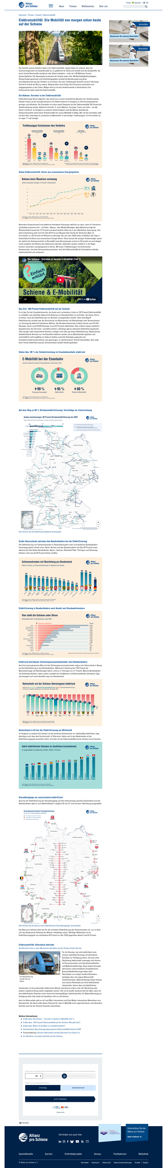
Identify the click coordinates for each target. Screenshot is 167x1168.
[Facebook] (68, 1141)
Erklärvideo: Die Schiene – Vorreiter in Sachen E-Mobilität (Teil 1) (48, 1019)
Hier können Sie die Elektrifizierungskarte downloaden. (40, 531)
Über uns (103, 6)
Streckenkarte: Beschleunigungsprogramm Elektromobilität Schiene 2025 (52, 1029)
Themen (73, 6)
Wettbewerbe (88, 6)
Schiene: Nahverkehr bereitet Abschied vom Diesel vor (58, 1032)
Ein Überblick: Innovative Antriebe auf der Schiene (42, 1036)
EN (147, 3)
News (61, 6)
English (145, 1162)
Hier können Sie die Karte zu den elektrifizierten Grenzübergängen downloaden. (50, 925)
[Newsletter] (87, 1141)
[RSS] (82, 1141)
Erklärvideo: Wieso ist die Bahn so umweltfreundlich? (44, 1026)
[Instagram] (64, 1142)
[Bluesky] (72, 1143)
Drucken (25, 1122)
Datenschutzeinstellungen (123, 1162)
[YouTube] (78, 1141)
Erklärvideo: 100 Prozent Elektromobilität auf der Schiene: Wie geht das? (51, 1022)
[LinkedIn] (60, 1141)
